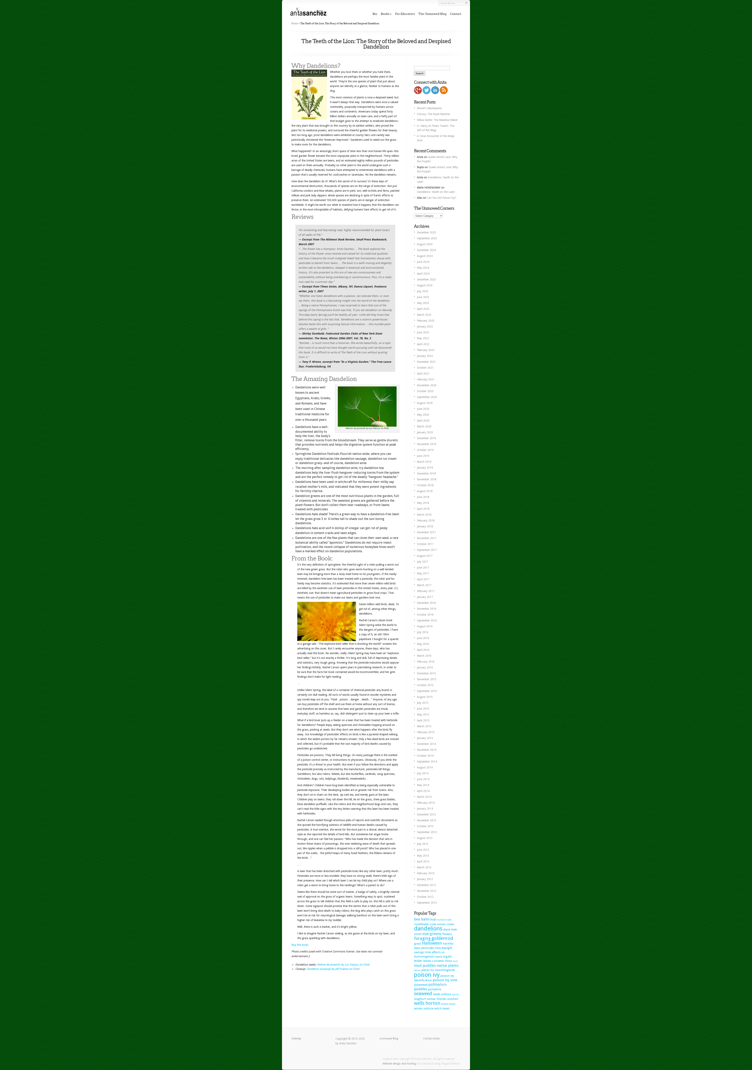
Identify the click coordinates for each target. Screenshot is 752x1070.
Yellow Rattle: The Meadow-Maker (437, 120)
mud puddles (425, 965)
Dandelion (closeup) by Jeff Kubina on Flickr (333, 968)
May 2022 (423, 338)
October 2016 (425, 614)
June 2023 (423, 297)
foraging (422, 938)
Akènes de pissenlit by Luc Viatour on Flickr (343, 964)
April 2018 (423, 508)
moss (448, 961)
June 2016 (423, 638)
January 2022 (425, 355)
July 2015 (422, 702)
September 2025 (427, 238)
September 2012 (427, 902)
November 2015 (426, 679)
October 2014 (425, 755)
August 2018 (425, 491)
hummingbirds (424, 956)
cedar (449, 920)
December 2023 (426, 279)
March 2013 (424, 867)
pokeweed (421, 985)
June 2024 (423, 261)
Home (294, 23)
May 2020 (423, 414)
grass (417, 943)
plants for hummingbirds (438, 970)
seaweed (423, 993)
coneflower (421, 924)
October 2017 (425, 544)
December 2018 (426, 473)
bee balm (421, 919)
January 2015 (425, 738)
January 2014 (425, 808)
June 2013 (423, 849)
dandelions (428, 928)
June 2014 (423, 779)
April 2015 (423, 720)
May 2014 (423, 785)
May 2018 (423, 502)
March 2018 (424, 514)
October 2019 (425, 450)
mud (455, 961)
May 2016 (423, 644)
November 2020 (426, 385)
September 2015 (427, 691)
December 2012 (426, 885)
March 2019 (424, 461)
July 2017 (422, 561)
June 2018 (423, 497)
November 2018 (426, 479)
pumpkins (434, 989)
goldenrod (442, 938)
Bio (374, 14)
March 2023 (424, 314)
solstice (446, 994)
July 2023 (422, 291)
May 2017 (423, 573)
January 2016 (425, 667)
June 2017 (423, 567)
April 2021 (423, 373)
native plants (448, 965)
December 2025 (426, 232)
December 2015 (426, 673)
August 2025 (425, 244)
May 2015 (423, 714)
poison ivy (427, 974)
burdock (441, 920)
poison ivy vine (445, 980)
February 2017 (426, 591)
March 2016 (424, 655)
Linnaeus (438, 961)
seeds (436, 994)
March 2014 (424, 796)
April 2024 (423, 273)
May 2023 (423, 303)
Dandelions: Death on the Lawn (436, 191)
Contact (455, 14)
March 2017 (424, 585)
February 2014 (426, 802)
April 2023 (423, 308)
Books (385, 14)
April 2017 (423, 579)
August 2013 (425, 838)
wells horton (427, 1003)
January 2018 (425, 526)
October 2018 (425, 485)
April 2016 (423, 649)
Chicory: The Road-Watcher (433, 114)
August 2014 (425, 767)
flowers (447, 934)
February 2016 (426, 661)
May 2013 (423, 855)
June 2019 (423, 455)
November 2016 (426, 608)
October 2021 (425, 367)
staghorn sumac (425, 999)
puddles (420, 989)
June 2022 (423, 332)
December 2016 (426, 602)
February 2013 (426, 873)
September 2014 (427, 761)
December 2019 (426, 438)
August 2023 (425, 285)
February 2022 (426, 350)
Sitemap (296, 1038)
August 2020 (425, 402)
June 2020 (423, 408)
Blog (388, 1038)
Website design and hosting (399, 1063)
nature (417, 970)
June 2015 (423, 708)
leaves (427, 961)
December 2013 (426, 814)
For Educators (405, 14)
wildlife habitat (448, 1004)
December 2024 (426, 250)
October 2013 (425, 826)
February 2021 (426, 379)
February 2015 (426, 732)
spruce (455, 994)
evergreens (432, 934)
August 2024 (425, 256)
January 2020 (425, 432)
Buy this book (299, 944)
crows (450, 924)
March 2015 (424, 726)
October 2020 (425, 391)
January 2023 (425, 326)
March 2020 (424, 426)
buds (433, 919)
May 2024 (423, 267)
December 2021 (426, 361)
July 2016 (422, 632)
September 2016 (427, 620)
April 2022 (423, 344)
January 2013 (425, 879)
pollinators (437, 984)
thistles (441, 999)
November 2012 (426, 890)
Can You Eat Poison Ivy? (441, 197)
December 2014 (426, 743)
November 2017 (426, 538)
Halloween (432, 943)
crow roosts (438, 924)
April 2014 (423, 791)
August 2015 (425, 696)
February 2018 (426, 520)
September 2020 (427, 397)
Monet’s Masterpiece (429, 108)
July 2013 (422, 843)
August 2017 (425, 555)
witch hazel (441, 1008)
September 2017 (427, 549)
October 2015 (425, 685)
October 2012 (425, 896)
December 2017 (426, 532)
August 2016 (425, 626)
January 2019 (425, 467)
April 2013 (423, 861)
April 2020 (423, 420)
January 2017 (425, 596)
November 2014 (426, 749)
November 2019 (426, 444)
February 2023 (426, 320)
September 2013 (427, 832)
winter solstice (424, 1008)
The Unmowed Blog (432, 14)
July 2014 (422, 773)
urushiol (452, 999)
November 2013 (426, 820)
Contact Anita (431, 1038)
